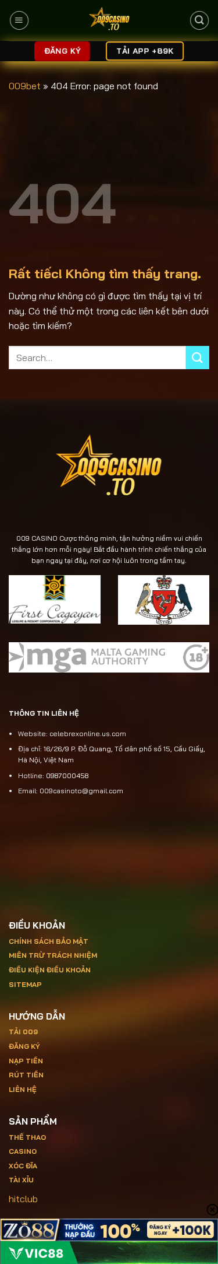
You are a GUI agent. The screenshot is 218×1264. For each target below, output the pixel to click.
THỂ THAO (27, 1137)
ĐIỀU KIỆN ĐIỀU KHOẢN (50, 969)
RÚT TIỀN (26, 1074)
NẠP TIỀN (26, 1060)
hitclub (23, 1199)
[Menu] (18, 20)
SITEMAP (25, 984)
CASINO (23, 1151)
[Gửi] (197, 357)
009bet (25, 86)
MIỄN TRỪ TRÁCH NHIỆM (53, 955)
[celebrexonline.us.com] (109, 20)
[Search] (199, 20)
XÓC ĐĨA (24, 1165)
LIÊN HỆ (23, 1089)
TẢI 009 (23, 1031)
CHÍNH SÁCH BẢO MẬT (48, 941)
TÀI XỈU (21, 1179)
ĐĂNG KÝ (24, 1046)
